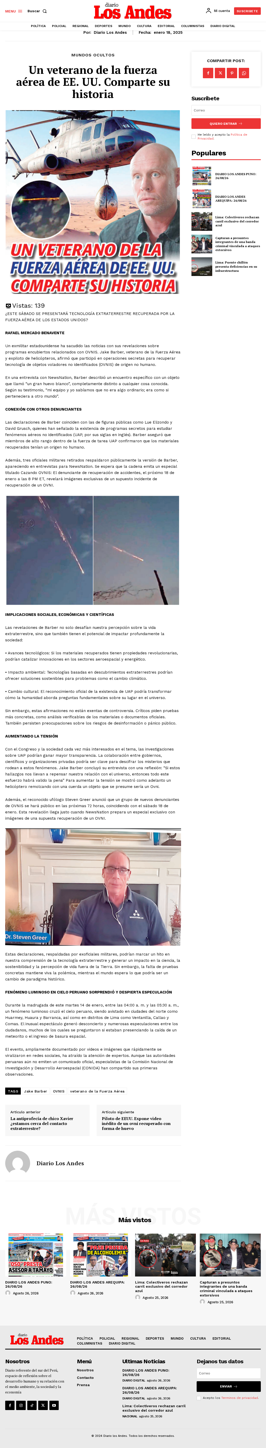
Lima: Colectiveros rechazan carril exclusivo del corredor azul (237, 221)
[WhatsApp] (244, 73)
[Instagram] (20, 1405)
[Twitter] (220, 73)
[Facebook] (208, 73)
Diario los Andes (110, 32)
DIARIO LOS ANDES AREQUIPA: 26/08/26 (231, 199)
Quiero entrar (223, 124)
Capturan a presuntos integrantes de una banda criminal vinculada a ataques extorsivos (237, 244)
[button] (38, 10)
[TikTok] (32, 1405)
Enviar (226, 1386)
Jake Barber (35, 1091)
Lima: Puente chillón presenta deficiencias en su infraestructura (236, 266)
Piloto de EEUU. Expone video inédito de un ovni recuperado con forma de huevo (136, 1123)
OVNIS (59, 1091)
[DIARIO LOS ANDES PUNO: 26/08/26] (201, 176)
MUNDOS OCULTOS (93, 55)
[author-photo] (8, 1293)
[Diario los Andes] (17, 1163)
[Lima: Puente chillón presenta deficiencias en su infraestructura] (201, 266)
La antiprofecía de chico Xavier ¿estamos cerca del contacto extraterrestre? (41, 1123)
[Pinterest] (232, 73)
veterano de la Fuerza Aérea (97, 1091)
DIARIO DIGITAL (133, 1380)
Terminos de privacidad (239, 1398)
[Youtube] (54, 1405)
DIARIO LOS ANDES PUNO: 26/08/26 (235, 176)
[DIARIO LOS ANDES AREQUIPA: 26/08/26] (201, 198)
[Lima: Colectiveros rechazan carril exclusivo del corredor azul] (201, 221)
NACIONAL (129, 1416)
